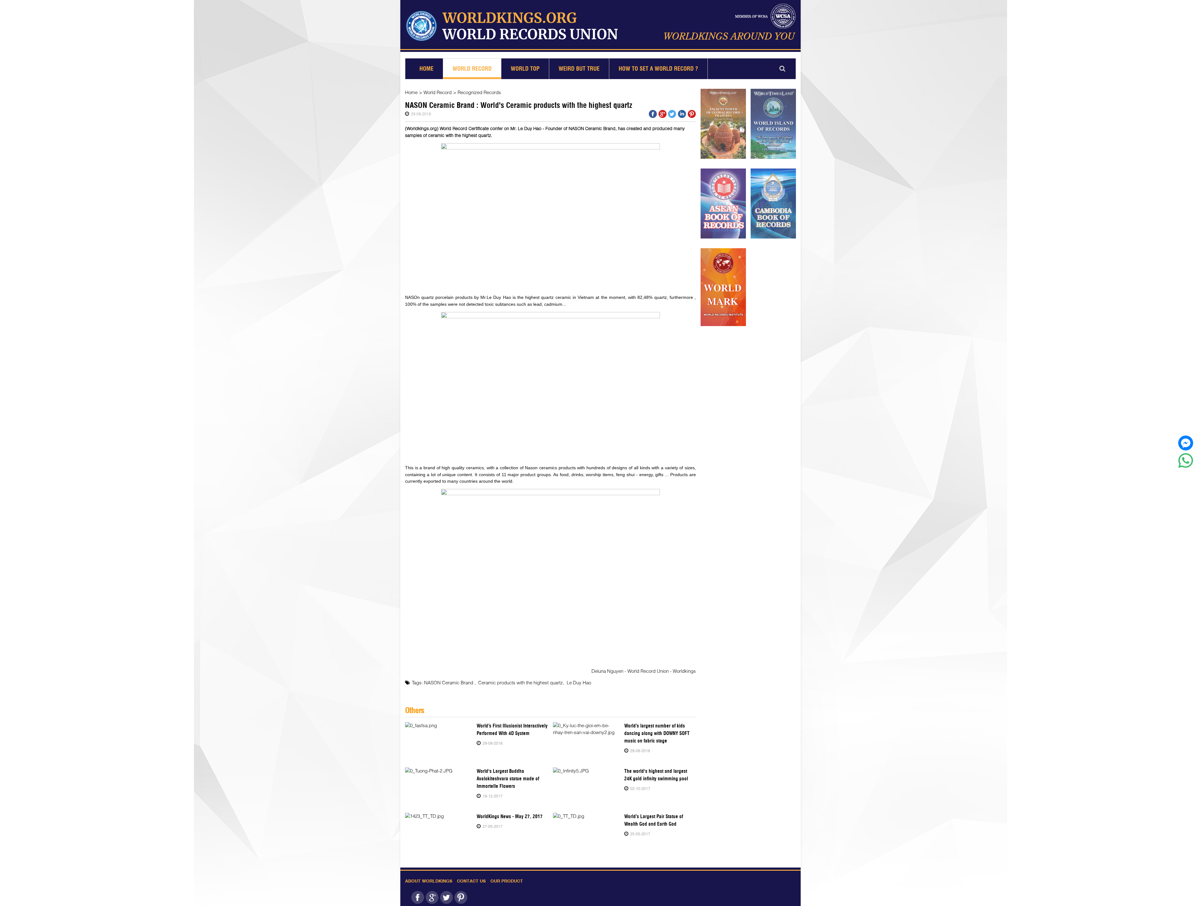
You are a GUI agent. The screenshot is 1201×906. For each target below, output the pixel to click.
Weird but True (579, 68)
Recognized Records (479, 92)
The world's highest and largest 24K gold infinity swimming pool (656, 775)
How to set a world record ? (658, 68)
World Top (525, 68)
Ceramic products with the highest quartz (520, 682)
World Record (472, 68)
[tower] (723, 124)
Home (426, 68)
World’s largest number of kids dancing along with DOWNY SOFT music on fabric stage (657, 733)
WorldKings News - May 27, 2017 (510, 816)
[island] (773, 124)
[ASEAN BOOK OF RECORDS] (723, 204)
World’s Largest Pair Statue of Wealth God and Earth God (653, 820)
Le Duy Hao (579, 682)
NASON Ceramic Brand (449, 682)
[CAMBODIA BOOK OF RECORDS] (773, 204)
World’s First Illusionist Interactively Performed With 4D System (512, 729)
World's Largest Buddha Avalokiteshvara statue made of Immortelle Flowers (508, 778)
